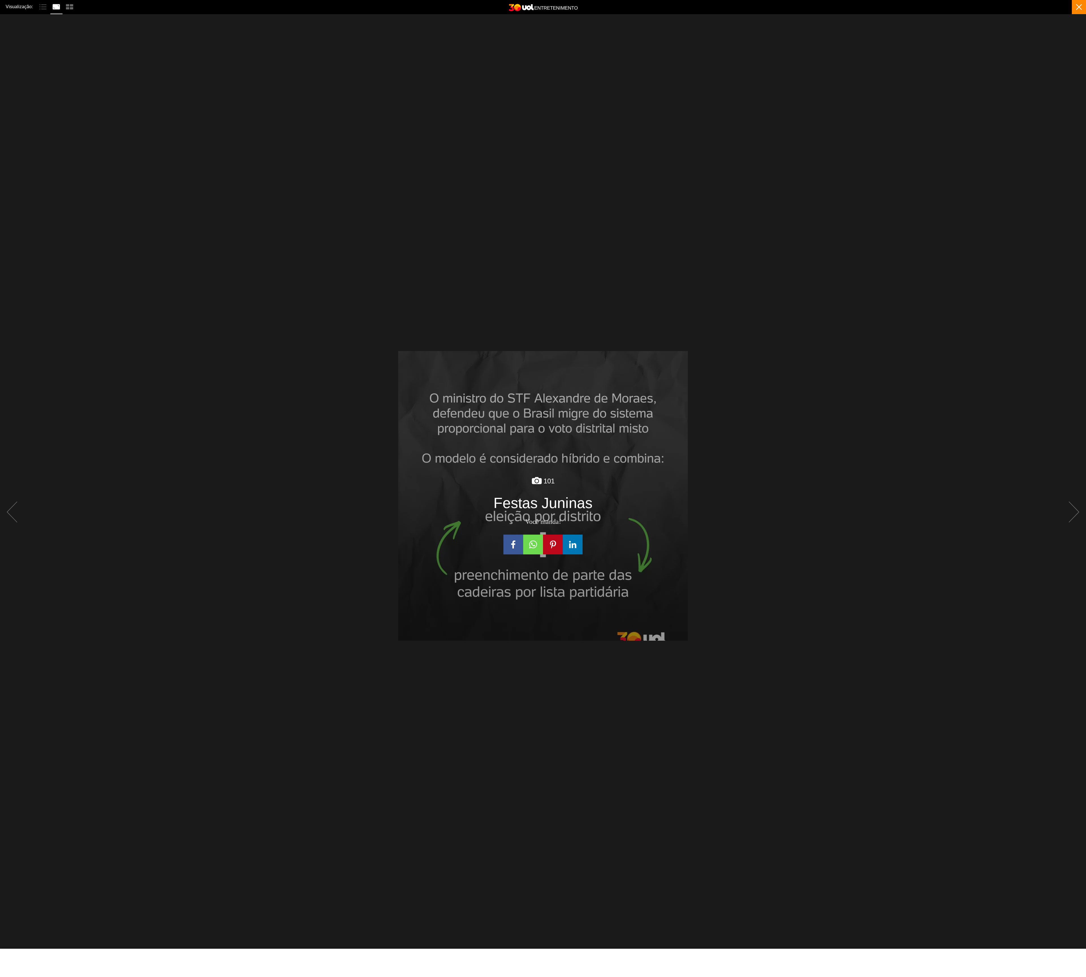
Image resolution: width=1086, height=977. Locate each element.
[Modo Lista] (43, 6)
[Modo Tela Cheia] (57, 6)
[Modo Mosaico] (70, 6)
